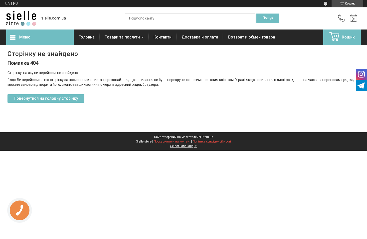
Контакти (163, 37)
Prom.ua (207, 137)
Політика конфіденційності (212, 141)
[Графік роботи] (353, 18)
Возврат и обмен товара (251, 37)
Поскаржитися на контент (172, 141)
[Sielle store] (21, 18)
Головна (87, 37)
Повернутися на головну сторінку (46, 98)
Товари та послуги (122, 37)
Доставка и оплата (200, 37)
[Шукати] (267, 18)
